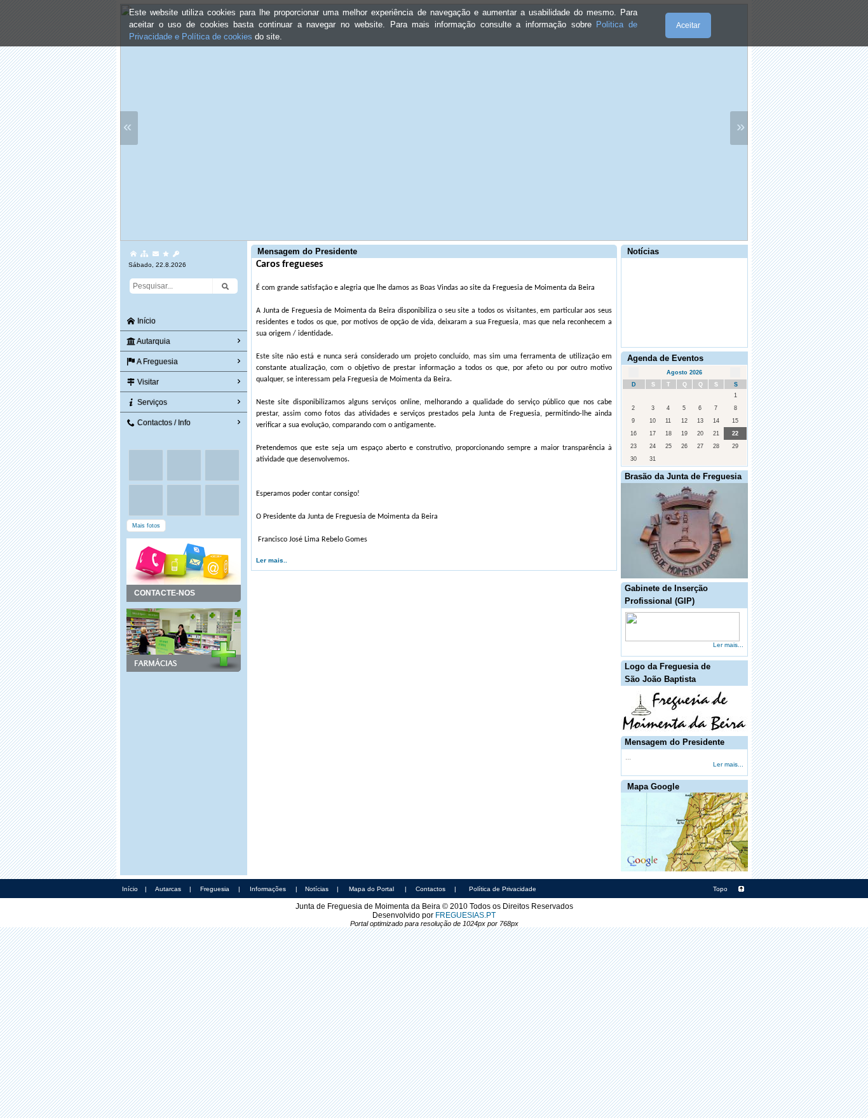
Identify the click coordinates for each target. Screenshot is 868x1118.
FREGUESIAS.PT (465, 915)
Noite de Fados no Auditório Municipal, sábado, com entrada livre (680, 269)
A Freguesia (156, 361)
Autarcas (168, 888)
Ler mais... (728, 644)
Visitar (147, 382)
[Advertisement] (183, 735)
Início (145, 321)
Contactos (430, 888)
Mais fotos (146, 525)
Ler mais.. (271, 560)
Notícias (317, 888)
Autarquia (152, 341)
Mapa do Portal (371, 888)
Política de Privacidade (502, 888)
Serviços (151, 402)
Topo (720, 888)
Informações (268, 888)
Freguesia (214, 888)
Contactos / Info (163, 422)
